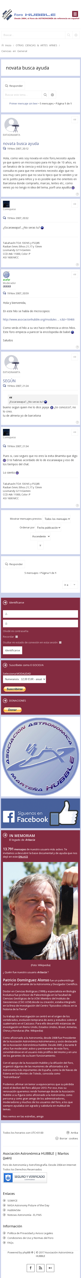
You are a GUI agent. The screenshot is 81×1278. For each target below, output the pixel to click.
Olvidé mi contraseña (15, 631)
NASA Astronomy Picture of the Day (28, 1205)
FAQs (10, 1242)
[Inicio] (40, 14)
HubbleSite (14, 1210)
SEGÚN (9, 380)
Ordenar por (27, 527)
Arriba (74, 1132)
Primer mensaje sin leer (23, 103)
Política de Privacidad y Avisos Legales (30, 1233)
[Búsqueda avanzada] (75, 35)
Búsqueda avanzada (52, 94)
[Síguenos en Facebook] (31, 1268)
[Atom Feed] (40, 1268)
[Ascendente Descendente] (40, 536)
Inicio (8, 45)
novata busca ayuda (27, 67)
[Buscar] (68, 35)
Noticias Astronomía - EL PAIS (24, 1215)
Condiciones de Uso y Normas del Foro (30, 1238)
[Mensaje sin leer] (5, 148)
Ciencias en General (14, 51)
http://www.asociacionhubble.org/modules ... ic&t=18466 (39, 319)
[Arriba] (77, 194)
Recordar (9, 636)
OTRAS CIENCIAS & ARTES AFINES (36, 45)
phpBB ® (28, 1252)
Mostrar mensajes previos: (26, 518)
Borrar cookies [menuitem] (69, 1138)
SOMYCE (12, 1200)
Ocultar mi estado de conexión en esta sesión (30, 642)
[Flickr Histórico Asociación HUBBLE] (50, 1268)
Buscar (45, 94)
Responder (16, 85)
